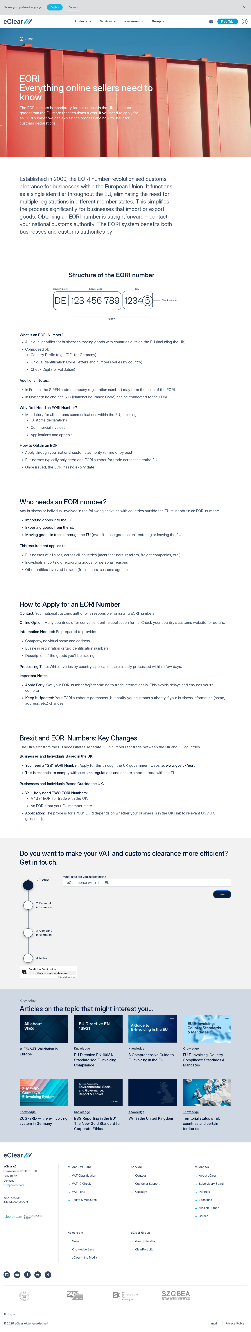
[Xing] (48, 1274)
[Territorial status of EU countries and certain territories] (207, 1092)
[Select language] (211, 21)
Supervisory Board (209, 1183)
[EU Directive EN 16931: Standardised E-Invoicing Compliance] (98, 1028)
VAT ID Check (79, 1183)
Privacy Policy (235, 1323)
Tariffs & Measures (82, 1200)
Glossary (139, 1192)
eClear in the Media (82, 1257)
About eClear (205, 1175)
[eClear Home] (17, 21)
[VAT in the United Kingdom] (152, 1092)
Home (21, 39)
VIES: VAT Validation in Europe (39, 1051)
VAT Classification (81, 1175)
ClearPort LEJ (142, 1249)
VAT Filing (76, 1192)
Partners (202, 1192)
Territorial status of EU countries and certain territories (201, 1123)
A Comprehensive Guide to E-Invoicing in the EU (151, 1057)
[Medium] (37, 1274)
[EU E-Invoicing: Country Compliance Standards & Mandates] (207, 1028)
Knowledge (82, 1048)
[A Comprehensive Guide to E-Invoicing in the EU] (152, 1028)
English (55, 7)
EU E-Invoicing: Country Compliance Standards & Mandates (204, 1060)
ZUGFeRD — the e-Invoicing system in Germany (43, 1121)
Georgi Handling (143, 1241)
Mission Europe (206, 1208)
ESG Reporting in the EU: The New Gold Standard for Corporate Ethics (97, 1123)
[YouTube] (17, 1274)
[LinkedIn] (6, 1274)
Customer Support (145, 1183)
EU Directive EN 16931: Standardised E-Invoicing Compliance (95, 1060)
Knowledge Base (80, 1249)
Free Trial (227, 21)
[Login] (245, 21)
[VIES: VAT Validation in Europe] (44, 1028)
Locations (203, 1200)
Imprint (214, 1323)
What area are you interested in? (84, 877)
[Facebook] (27, 1274)
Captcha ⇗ (67, 977)
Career (201, 1216)
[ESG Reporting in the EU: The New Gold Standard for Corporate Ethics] (98, 1092)
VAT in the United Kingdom (150, 1118)
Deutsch (73, 7)
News (73, 1241)
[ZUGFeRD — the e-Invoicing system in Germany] (44, 1092)
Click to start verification (52, 972)
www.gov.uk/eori (180, 765)
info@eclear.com (13, 1185)
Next (222, 894)
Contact (138, 1175)
